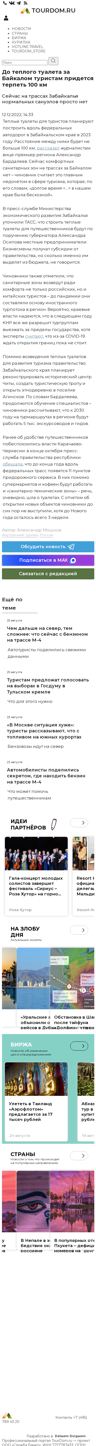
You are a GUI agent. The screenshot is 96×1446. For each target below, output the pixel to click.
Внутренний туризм (20, 535)
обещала (13, 464)
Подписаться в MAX (43, 560)
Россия (46, 535)
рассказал (48, 148)
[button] (75, 823)
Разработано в (56, 1436)
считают (34, 336)
